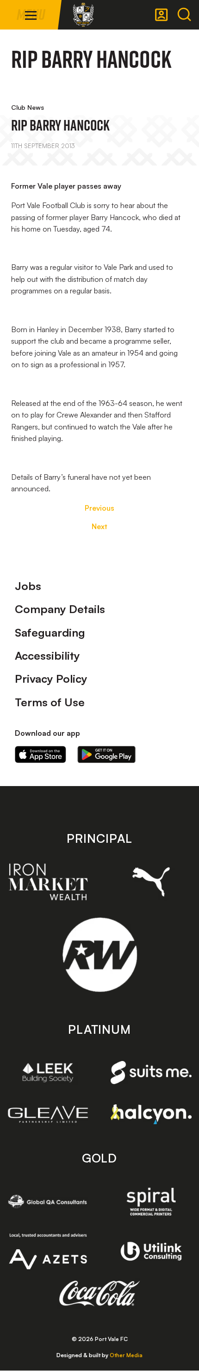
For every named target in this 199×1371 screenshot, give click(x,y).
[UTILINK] (151, 1251)
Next (99, 526)
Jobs (28, 586)
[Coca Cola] (100, 1293)
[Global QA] (47, 1201)
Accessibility (47, 655)
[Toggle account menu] (161, 15)
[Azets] (47, 1251)
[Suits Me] (151, 1072)
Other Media (126, 1355)
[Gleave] (47, 1114)
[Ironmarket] (47, 882)
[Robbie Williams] (100, 954)
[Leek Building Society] (47, 1073)
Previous (99, 508)
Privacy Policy (51, 679)
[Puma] (151, 882)
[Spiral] (151, 1201)
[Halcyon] (151, 1114)
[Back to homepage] (83, 15)
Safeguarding (50, 632)
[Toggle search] (184, 15)
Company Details (60, 609)
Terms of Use (50, 702)
